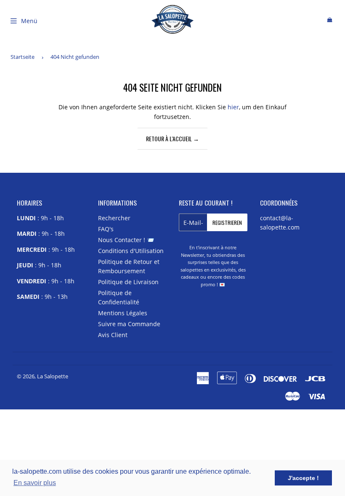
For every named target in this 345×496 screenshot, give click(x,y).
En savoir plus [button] (34, 482)
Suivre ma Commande (129, 324)
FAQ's (106, 229)
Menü (29, 21)
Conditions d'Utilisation (131, 251)
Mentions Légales (122, 313)
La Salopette (52, 376)
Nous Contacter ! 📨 (126, 240)
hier (233, 107)
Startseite (22, 57)
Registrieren (227, 222)
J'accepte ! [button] (303, 478)
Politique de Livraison (128, 282)
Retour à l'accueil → (172, 138)
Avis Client (112, 335)
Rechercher (114, 218)
